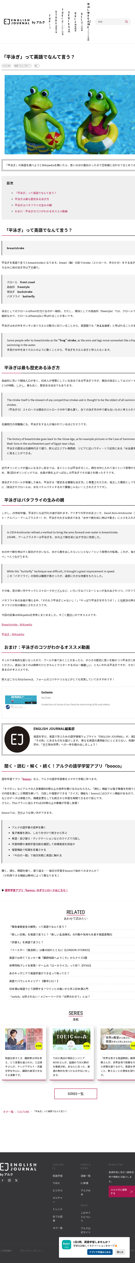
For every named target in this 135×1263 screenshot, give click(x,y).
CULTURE (6, 65)
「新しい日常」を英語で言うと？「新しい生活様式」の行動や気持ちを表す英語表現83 (60, 934)
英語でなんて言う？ (22, 65)
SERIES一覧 (76, 1094)
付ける (43, 311)
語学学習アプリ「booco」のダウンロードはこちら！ (36, 890)
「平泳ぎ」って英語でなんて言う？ (36, 193)
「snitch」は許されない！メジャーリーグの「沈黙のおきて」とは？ (49, 996)
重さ (93, 482)
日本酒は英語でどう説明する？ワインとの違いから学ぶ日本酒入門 (48, 989)
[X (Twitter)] (16, 1180)
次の (20, 813)
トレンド (58, 1209)
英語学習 (58, 1175)
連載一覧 (86, 1175)
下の (30, 267)
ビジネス (58, 1190)
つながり (17, 556)
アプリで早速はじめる (100, 1252)
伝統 (122, 600)
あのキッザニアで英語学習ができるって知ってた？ (39, 973)
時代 (9, 424)
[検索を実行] (126, 21)
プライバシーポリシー (31, 1250)
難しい (87, 665)
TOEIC (56, 1183)
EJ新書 (84, 1183)
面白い (71, 615)
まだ (45, 744)
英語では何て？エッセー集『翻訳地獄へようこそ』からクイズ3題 (48, 958)
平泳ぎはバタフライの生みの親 (33, 205)
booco (27, 779)
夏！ (37, 65)
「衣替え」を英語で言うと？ (26, 942)
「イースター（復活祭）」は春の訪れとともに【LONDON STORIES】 (50, 950)
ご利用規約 (6, 1250)
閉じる (120, 1252)
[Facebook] (2, 1180)
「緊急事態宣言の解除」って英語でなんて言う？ (38, 927)
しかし (20, 385)
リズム (58, 591)
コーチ (97, 513)
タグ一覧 (8, 1112)
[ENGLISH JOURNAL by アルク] (16, 21)
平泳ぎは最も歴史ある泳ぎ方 (32, 199)
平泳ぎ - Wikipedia (13, 634)
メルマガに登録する (119, 1191)
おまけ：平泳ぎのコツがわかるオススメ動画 (41, 211)
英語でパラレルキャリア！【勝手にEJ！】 (34, 981)
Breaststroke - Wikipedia (17, 624)
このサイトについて (86, 1217)
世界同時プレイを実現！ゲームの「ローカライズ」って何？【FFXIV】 (50, 965)
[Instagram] (9, 1180)
